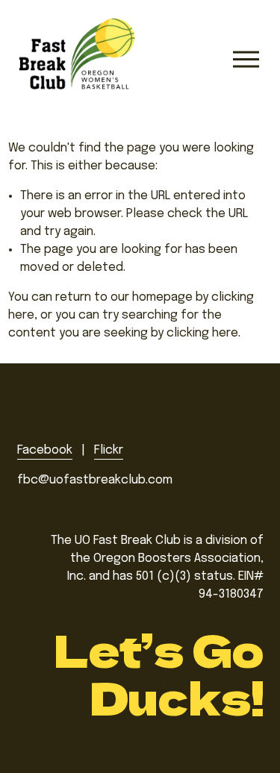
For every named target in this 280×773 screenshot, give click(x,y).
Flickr (108, 450)
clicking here (202, 333)
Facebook (44, 450)
